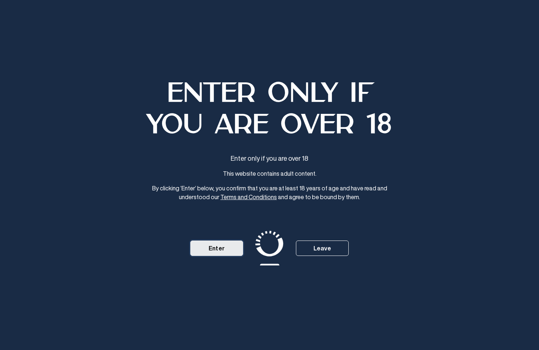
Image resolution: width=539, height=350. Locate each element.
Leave (322, 248)
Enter (217, 248)
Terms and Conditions (248, 197)
